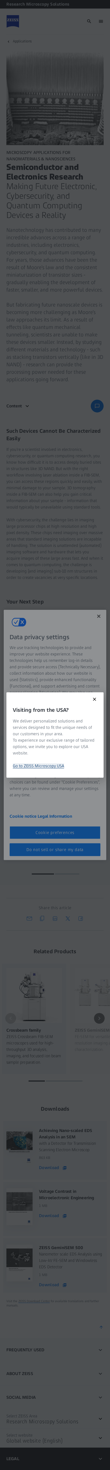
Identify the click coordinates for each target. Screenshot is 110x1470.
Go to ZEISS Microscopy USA (38, 765)
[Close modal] (94, 699)
